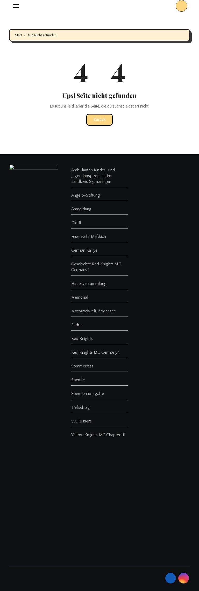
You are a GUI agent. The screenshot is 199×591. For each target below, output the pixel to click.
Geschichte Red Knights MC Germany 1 (96, 267)
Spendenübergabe (87, 393)
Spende (78, 380)
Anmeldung (81, 209)
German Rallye (84, 250)
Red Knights (82, 338)
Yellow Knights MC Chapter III (98, 435)
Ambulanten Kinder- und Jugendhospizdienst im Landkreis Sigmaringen (93, 176)
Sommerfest (82, 366)
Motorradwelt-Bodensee (93, 311)
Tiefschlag (80, 407)
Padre (76, 325)
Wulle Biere (81, 421)
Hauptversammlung (88, 283)
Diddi (76, 222)
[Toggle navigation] (16, 6)
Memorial (79, 297)
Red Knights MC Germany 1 (95, 352)
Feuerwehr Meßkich (88, 236)
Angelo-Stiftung (85, 195)
